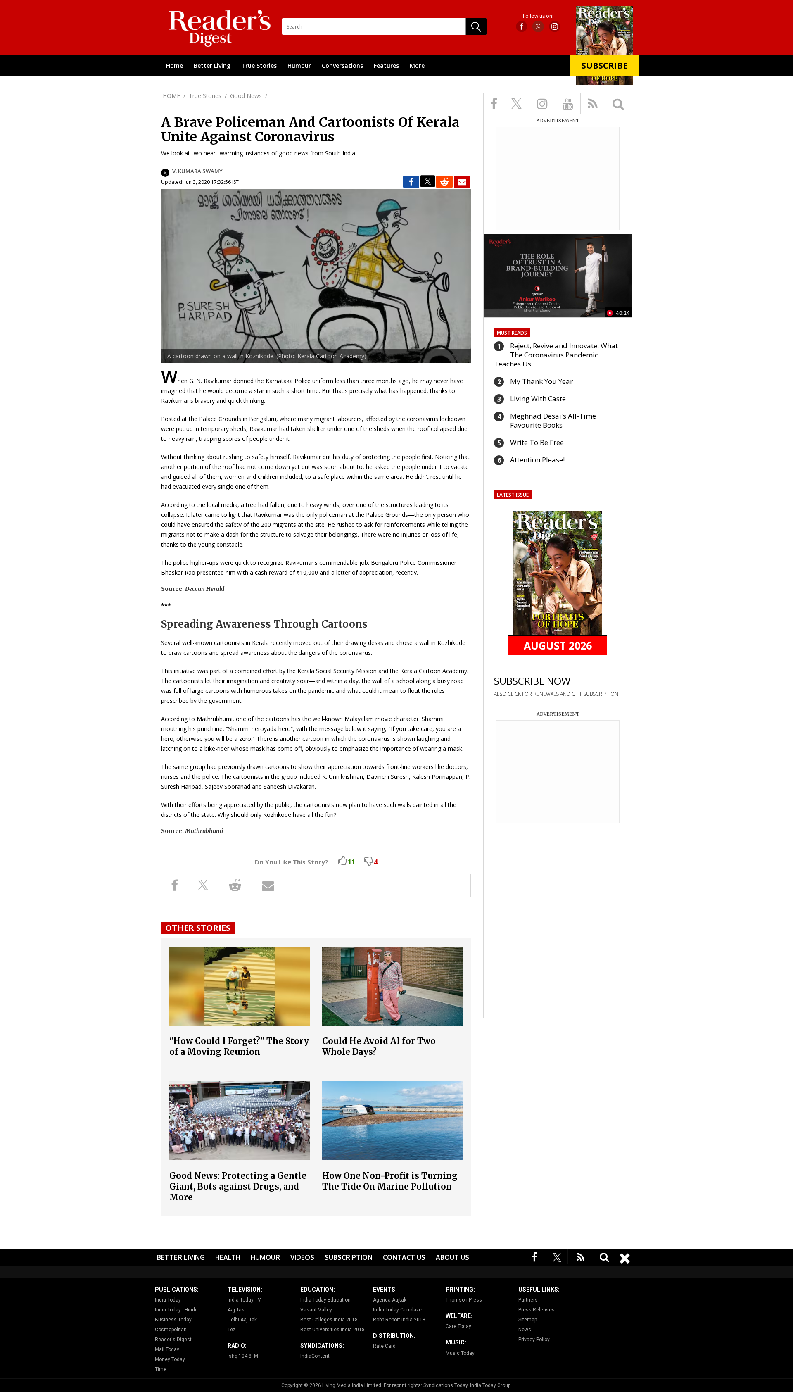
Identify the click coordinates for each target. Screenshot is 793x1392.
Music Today (460, 1353)
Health (227, 1257)
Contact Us (404, 1257)
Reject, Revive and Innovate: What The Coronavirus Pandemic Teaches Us (556, 355)
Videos (302, 1257)
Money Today (170, 1359)
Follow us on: (538, 16)
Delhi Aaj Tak (242, 1320)
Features (386, 65)
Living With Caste (538, 398)
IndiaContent (315, 1356)
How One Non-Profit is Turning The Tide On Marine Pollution (390, 1181)
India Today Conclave (397, 1310)
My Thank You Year (541, 381)
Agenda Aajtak (389, 1300)
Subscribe (604, 65)
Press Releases (536, 1310)
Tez (232, 1330)
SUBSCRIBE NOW (532, 681)
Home (174, 65)
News (524, 1330)
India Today (168, 1300)
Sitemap (527, 1320)
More (417, 65)
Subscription (349, 1257)
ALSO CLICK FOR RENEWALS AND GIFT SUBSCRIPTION (556, 693)
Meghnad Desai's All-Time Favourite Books (553, 420)
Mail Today (167, 1349)
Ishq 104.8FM (243, 1356)
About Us (452, 1257)
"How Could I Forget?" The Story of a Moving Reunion (239, 1046)
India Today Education (325, 1300)
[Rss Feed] (580, 1256)
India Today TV (244, 1300)
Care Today (458, 1326)
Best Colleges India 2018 (329, 1320)
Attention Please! (537, 459)
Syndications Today (445, 1385)
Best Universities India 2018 (332, 1330)
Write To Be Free (537, 442)
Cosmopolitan (171, 1330)
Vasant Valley (316, 1310)
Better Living (212, 65)
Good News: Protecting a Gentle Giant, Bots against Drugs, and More (237, 1186)
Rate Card (384, 1346)
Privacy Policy (534, 1339)
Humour (299, 65)
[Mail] (462, 182)
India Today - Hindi (175, 1310)
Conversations (342, 65)
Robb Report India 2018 (399, 1320)
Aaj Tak (236, 1310)
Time (160, 1369)
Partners (528, 1300)
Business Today (173, 1320)
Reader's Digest (173, 1339)
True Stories (259, 65)
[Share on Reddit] (444, 182)
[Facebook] (534, 1256)
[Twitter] (557, 1256)
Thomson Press (464, 1300)
